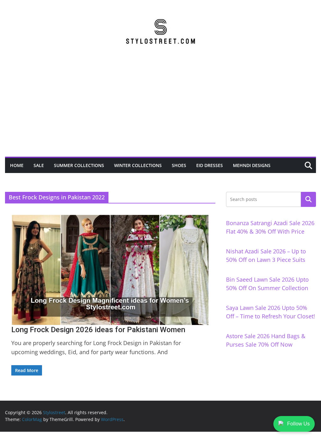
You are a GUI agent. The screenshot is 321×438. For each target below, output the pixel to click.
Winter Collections (138, 165)
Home (17, 165)
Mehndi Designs (252, 165)
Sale (39, 165)
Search (308, 199)
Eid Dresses (209, 165)
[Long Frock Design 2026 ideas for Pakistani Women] (110, 270)
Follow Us (298, 423)
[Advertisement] (160, 110)
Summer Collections (79, 165)
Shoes (179, 165)
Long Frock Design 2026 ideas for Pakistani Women (98, 329)
